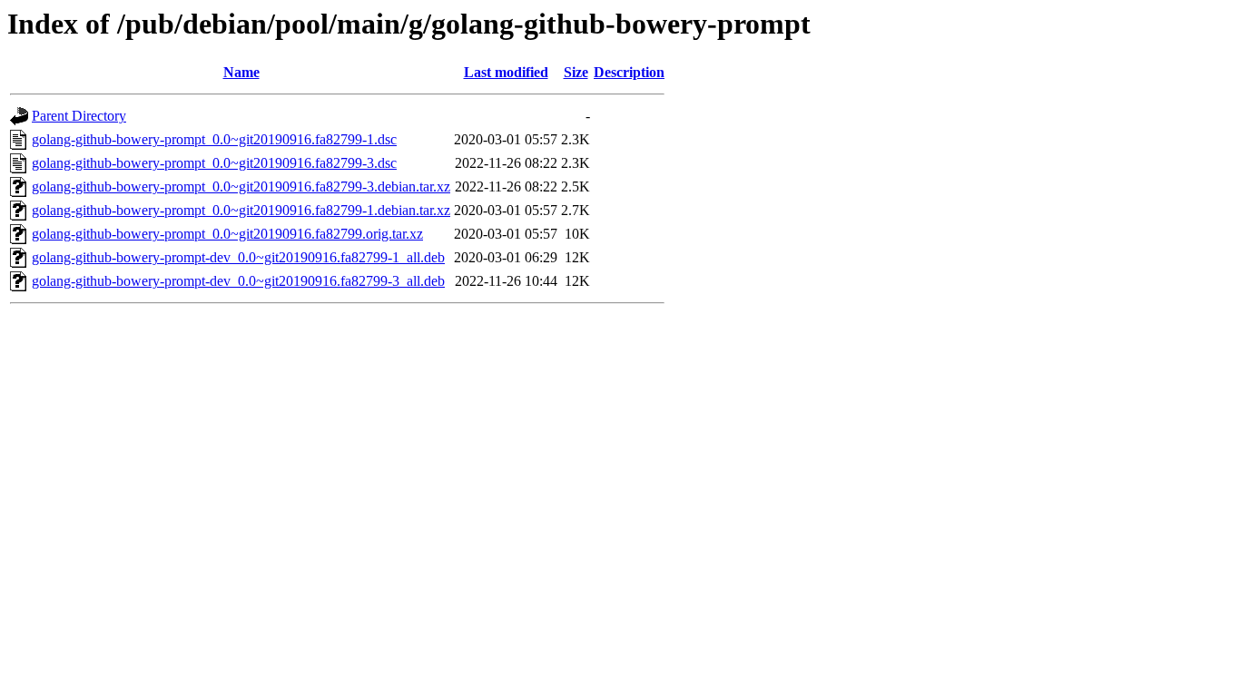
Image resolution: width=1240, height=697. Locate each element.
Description (629, 72)
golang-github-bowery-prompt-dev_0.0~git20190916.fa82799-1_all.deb (238, 257)
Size (576, 72)
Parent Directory (79, 115)
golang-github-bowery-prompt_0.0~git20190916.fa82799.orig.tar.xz (227, 233)
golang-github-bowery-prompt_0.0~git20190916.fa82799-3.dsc (214, 163)
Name (241, 72)
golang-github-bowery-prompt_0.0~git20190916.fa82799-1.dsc (214, 139)
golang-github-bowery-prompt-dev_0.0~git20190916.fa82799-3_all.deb (238, 281)
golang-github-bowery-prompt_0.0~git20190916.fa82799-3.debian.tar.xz (241, 186)
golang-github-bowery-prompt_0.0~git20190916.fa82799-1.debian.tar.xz (241, 210)
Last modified (506, 72)
